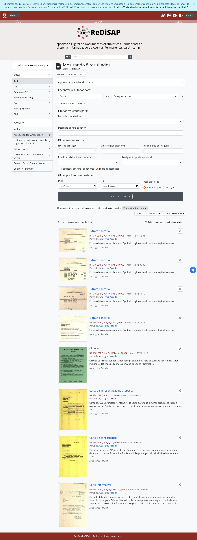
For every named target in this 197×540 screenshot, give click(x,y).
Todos (17, 81)
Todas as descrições (109, 168)
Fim (103, 180)
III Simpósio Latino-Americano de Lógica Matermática (32, 142)
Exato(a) (170, 187)
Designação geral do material (137, 157)
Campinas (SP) (32, 93)
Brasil (32, 104)
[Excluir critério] (182, 96)
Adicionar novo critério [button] (71, 103)
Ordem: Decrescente (173, 213)
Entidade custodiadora (69, 116)
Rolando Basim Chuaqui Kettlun (32, 164)
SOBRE (178, 21)
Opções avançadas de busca (75, 82)
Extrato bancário (99, 231)
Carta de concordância (103, 437)
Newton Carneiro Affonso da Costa (32, 156)
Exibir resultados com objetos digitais (165, 222)
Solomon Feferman (32, 169)
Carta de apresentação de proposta (111, 390)
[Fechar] (193, 4)
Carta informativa (100, 484)
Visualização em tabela (135, 208)
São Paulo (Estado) (32, 98)
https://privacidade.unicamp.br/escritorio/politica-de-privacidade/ (152, 7)
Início (61, 180)
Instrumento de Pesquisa (156, 145)
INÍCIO (18, 21)
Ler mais (172, 503)
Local (17, 74)
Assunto (19, 123)
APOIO (98, 21)
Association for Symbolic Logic (32, 135)
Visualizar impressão (69, 208)
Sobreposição (154, 187)
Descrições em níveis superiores (77, 168)
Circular (94, 348)
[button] (163, 15)
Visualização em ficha (111, 208)
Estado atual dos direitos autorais (75, 157)
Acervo (13, 15)
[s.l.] (32, 87)
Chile (32, 115)
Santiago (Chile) (32, 109)
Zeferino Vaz (32, 150)
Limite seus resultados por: (32, 65)
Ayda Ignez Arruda (107, 238)
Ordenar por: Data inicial (147, 213)
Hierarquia (90, 208)
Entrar (189, 15)
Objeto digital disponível (113, 145)
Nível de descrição (67, 145)
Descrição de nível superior (72, 127)
